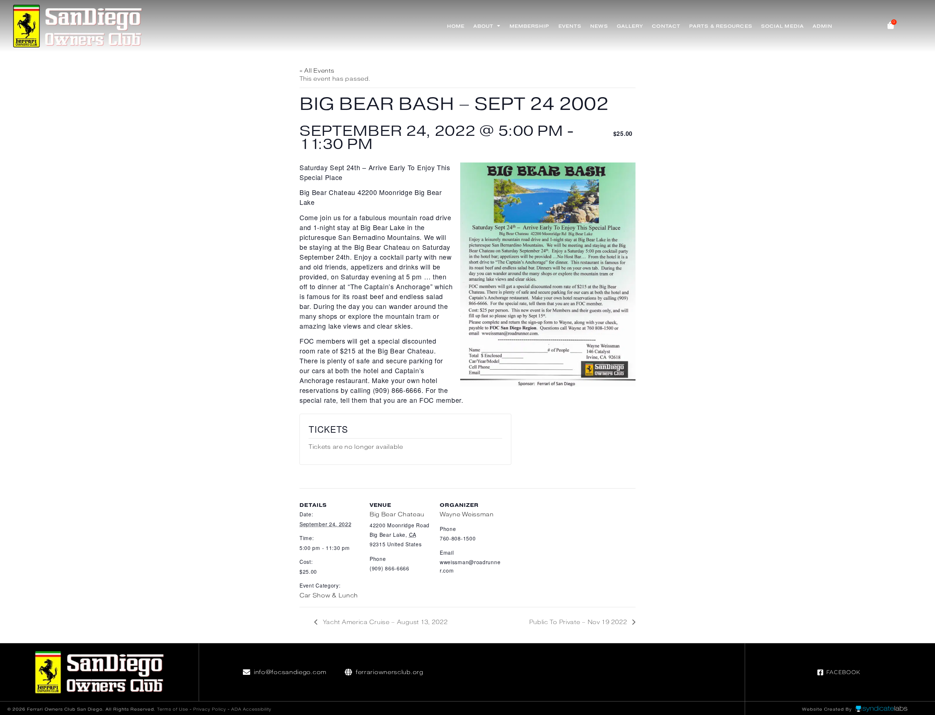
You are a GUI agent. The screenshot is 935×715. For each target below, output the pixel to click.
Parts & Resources (720, 26)
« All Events (316, 70)
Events (570, 26)
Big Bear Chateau (397, 514)
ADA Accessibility (251, 709)
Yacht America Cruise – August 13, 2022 (384, 622)
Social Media (782, 26)
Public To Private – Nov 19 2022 (579, 622)
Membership (530, 26)
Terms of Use (172, 709)
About (483, 26)
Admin (823, 26)
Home (456, 26)
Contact (666, 26)
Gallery (630, 26)
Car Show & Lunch (328, 595)
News (599, 26)
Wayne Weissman (467, 514)
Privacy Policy (209, 709)
